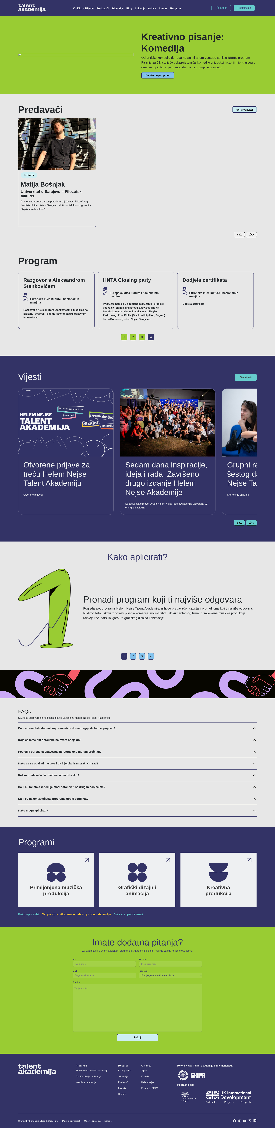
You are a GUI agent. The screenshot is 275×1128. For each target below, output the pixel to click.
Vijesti (144, 1070)
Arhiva (152, 8)
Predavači (102, 8)
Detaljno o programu (157, 75)
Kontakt (145, 1076)
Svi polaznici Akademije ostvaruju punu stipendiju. (77, 914)
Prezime (143, 959)
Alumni (163, 8)
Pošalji (137, 1037)
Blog (129, 8)
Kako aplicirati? (28, 914)
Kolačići (108, 1121)
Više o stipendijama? (128, 914)
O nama (122, 1094)
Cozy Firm (53, 1121)
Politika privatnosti (71, 1121)
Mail (75, 971)
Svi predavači (244, 109)
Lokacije (140, 8)
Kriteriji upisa (124, 1070)
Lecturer (29, 175)
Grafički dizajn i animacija (88, 1076)
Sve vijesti (246, 377)
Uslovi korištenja (92, 1121)
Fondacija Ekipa (37, 1121)
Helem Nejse (147, 1082)
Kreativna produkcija (86, 1082)
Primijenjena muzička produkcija (92, 1070)
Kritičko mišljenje (83, 8)
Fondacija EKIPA (149, 1088)
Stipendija (123, 1076)
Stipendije (117, 8)
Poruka (76, 982)
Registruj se (244, 8)
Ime (74, 959)
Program (143, 971)
